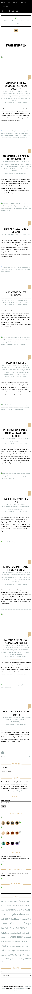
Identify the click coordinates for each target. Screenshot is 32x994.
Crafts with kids (23, 367)
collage (12, 164)
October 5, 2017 (22, 724)
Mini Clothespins (16, 941)
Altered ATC (5, 298)
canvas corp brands (11, 914)
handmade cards (19, 933)
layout (3, 942)
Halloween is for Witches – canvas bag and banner (16, 641)
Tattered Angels (23, 168)
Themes (14, 171)
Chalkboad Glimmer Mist (20, 919)
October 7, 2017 (21, 657)
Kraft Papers (24, 372)
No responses (9, 103)
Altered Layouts (8, 91)
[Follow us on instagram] (9, 11)
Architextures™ (14, 905)
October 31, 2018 (22, 103)
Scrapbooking (19, 98)
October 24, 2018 (25, 234)
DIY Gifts (13, 575)
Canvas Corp (19, 91)
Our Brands (5, 7)
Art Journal (26, 906)
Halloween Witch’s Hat (16, 362)
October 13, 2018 (22, 443)
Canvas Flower (6, 365)
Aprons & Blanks (13, 717)
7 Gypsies (5, 901)
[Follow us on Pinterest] (16, 11)
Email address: (5, 800)
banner (2, 910)
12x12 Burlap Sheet (8, 162)
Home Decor (15, 372)
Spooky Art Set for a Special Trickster (16, 713)
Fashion (8, 719)
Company (15, 2)
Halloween (19, 94)
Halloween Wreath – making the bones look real (16, 568)
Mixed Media (15, 96)
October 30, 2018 (21, 173)
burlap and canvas (22, 162)
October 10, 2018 (22, 511)
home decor (16, 936)
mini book (8, 941)
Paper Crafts (24, 96)
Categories (4, 767)
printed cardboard (7, 98)
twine (27, 955)
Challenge (4, 924)
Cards (27, 914)
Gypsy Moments (10, 933)
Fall (2, 166)
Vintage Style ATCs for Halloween (16, 294)
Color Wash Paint (24, 365)
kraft (29, 937)
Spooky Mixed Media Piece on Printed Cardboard (16, 157)
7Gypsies (4, 717)
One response (9, 443)
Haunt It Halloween (18, 300)
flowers (13, 928)
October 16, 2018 (22, 377)
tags (6, 955)
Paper (27, 946)
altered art (23, 901)
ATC (10, 298)
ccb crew (5, 918)
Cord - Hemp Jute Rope (23, 164)
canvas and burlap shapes (11, 647)
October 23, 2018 (22, 305)
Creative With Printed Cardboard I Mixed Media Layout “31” (16, 85)
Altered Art (6, 572)
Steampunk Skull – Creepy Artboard (16, 230)
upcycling (3, 958)
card (23, 914)
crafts (11, 923)
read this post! (18, 791)
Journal (24, 937)
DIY (8, 575)
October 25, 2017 (22, 584)
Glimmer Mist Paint (8, 94)
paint (22, 946)
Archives (3, 972)
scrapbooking (21, 950)
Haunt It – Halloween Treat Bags (16, 500)
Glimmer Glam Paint (11, 166)
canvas (13, 909)
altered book (4, 905)
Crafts (26, 91)
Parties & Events (8, 374)
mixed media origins (13, 946)
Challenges (23, 2)
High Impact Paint (15, 577)
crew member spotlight (19, 923)
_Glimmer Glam (16, 958)
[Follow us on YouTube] (13, 11)
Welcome (3, 2)
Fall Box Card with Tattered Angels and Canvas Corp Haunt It (16, 433)
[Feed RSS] (2, 11)
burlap (7, 909)
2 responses (9, 173)
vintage (8, 959)
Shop (9, 2)
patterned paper (8, 950)
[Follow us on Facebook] (6, 11)
